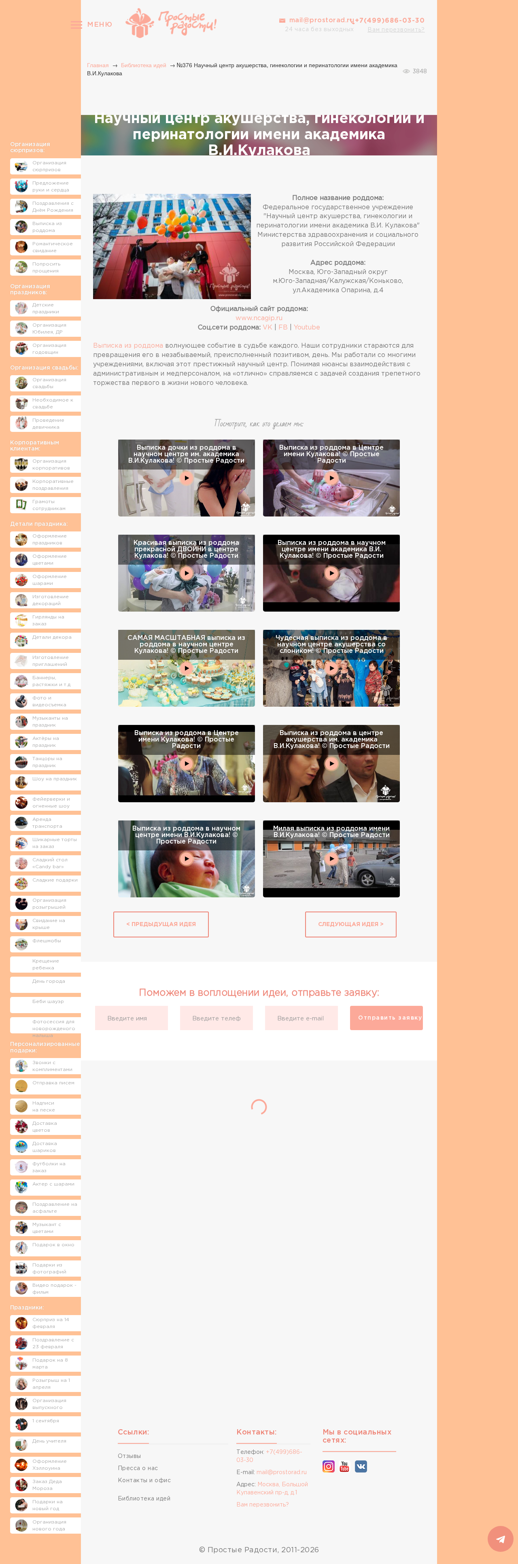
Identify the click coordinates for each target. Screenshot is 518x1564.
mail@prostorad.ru (322, 20)
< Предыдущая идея (161, 924)
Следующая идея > (351, 924)
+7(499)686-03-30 (390, 21)
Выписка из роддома (128, 346)
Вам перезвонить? (396, 30)
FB (283, 328)
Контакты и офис (144, 1480)
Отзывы (129, 1456)
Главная (98, 65)
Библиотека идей (143, 65)
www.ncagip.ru (259, 318)
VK (267, 328)
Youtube (307, 328)
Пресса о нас (138, 1468)
